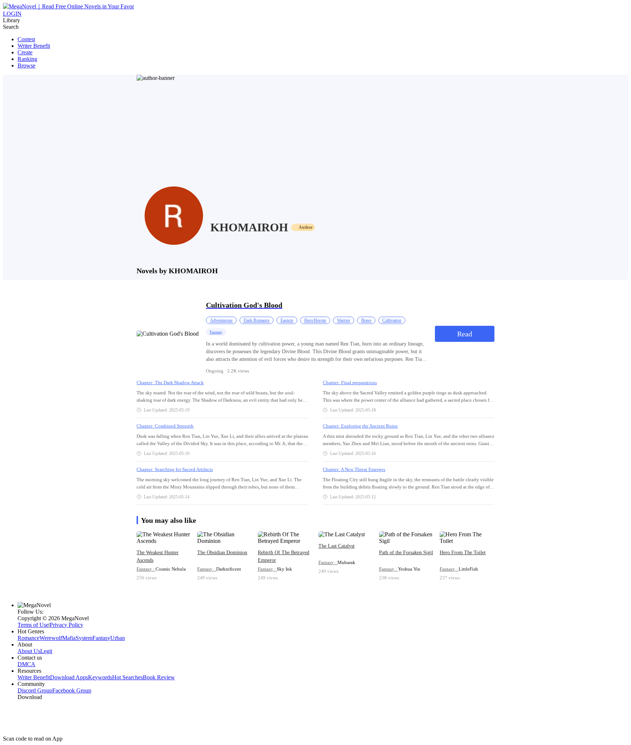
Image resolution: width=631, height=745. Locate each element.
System (84, 638)
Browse (26, 65)
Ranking (27, 59)
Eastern (286, 320)
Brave (366, 320)
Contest (26, 39)
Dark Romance (256, 320)
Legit (46, 651)
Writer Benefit (34, 46)
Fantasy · (146, 569)
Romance (28, 638)
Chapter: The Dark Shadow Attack (170, 382)
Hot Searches (127, 677)
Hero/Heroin (315, 320)
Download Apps (69, 677)
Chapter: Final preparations (350, 382)
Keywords (100, 677)
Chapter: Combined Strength (165, 426)
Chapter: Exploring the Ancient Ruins (360, 426)
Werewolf (50, 638)
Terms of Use (33, 625)
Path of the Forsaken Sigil (406, 552)
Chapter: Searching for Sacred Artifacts (175, 469)
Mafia (69, 638)
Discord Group (35, 690)
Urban (117, 638)
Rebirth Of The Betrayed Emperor (283, 556)
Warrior (343, 320)
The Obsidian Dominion (222, 552)
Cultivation (391, 320)
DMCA (26, 664)
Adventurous (221, 320)
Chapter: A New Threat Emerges (354, 469)
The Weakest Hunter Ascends (158, 556)
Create (25, 52)
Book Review (159, 677)
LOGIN (12, 14)
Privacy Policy (66, 625)
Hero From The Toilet (463, 552)
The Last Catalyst (336, 546)
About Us (29, 651)
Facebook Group (71, 690)
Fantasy (216, 332)
